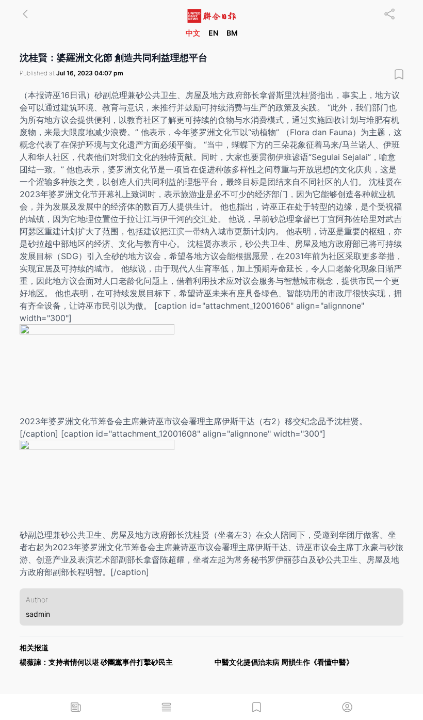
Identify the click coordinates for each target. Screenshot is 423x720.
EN (213, 32)
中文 (193, 32)
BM (232, 32)
